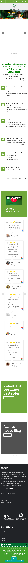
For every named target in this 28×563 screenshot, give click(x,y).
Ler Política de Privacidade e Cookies (14, 560)
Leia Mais (7, 434)
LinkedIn (4, 536)
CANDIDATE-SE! (8, 397)
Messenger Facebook (6, 502)
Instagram (4, 531)
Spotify (3, 540)
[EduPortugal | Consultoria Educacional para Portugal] (14, 6)
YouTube (4, 532)
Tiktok (3, 538)
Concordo (14, 558)
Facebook (4, 534)
